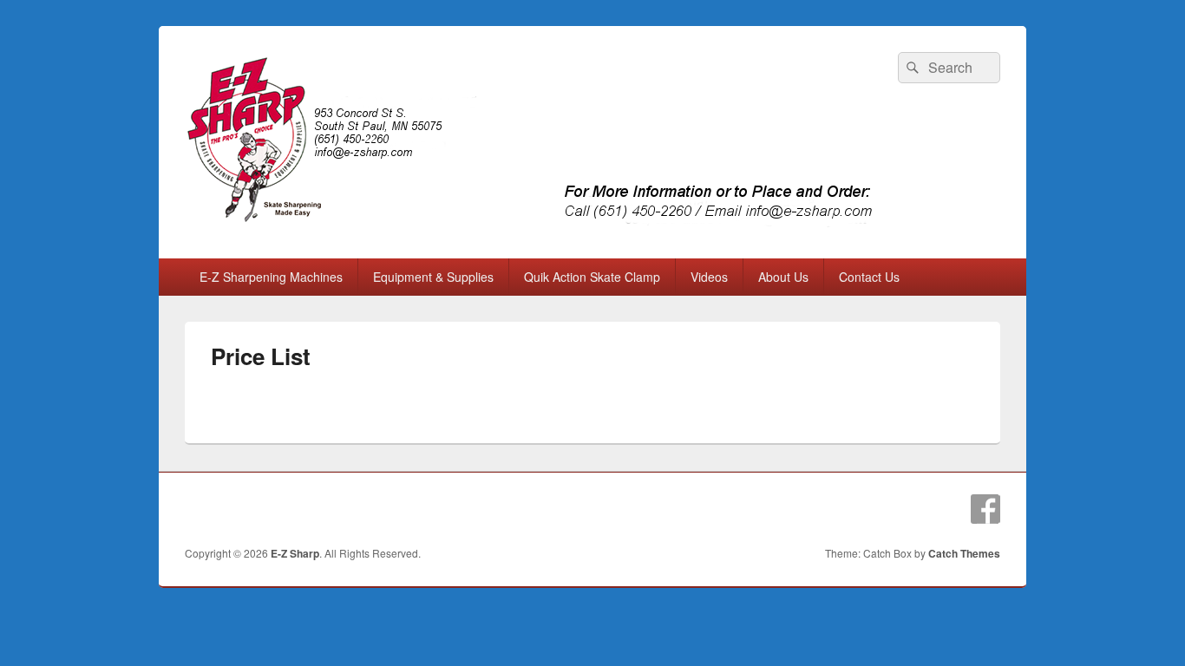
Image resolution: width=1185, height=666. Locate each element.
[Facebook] (985, 509)
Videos (709, 276)
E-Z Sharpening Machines (271, 276)
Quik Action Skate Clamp (592, 276)
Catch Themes (964, 553)
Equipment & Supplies (433, 276)
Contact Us (869, 276)
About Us (783, 276)
